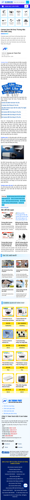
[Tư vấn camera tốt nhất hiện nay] (28, 17)
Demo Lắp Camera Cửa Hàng (12, 200)
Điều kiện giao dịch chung (10, 413)
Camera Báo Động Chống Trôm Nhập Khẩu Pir (21, 342)
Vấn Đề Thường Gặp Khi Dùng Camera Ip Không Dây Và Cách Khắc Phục (21, 244)
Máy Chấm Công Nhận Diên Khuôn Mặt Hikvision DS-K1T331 (21, 386)
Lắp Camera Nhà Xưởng (14, 485)
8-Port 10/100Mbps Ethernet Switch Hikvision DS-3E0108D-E (8, 386)
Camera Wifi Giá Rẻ (8, 490)
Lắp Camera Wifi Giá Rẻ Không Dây (15, 488)
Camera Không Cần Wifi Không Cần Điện (21, 290)
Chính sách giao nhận (9, 408)
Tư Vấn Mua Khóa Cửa (22, 492)
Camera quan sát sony (7, 185)
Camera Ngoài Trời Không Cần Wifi (22, 271)
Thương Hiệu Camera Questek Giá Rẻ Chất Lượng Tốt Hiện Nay (6, 244)
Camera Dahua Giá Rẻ (14, 469)
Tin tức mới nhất (9, 255)
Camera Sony (4, 62)
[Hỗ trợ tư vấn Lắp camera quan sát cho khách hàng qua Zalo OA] (25, 485)
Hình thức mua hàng (9, 406)
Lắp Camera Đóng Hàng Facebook (7, 271)
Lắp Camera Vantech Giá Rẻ (15, 467)
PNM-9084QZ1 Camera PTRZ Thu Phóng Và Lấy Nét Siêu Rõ (21, 364)
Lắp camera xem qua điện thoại (15, 478)
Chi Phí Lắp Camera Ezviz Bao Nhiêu (7, 290)
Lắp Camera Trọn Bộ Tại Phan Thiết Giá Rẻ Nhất (13, 201)
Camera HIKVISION (10, 474)
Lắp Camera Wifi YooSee (20, 490)
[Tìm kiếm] (27, 2)
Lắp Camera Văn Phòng (15, 483)
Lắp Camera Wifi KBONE (8, 492)
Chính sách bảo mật (9, 411)
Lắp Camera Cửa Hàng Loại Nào (14, 481)
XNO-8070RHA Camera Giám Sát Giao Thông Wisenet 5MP (7, 364)
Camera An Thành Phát (14, 53)
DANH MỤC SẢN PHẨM (12, 6)
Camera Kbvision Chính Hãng (14, 471)
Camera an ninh (20, 474)
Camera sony (4, 137)
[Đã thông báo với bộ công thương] (5, 452)
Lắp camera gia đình (15, 476)
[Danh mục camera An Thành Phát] (26, 6)
